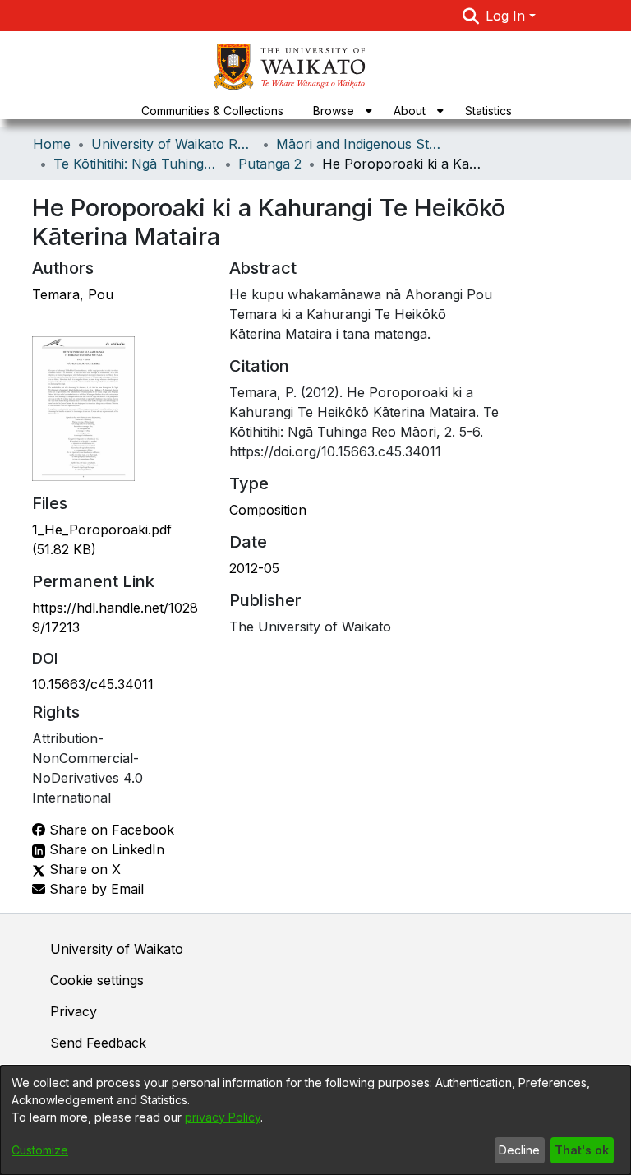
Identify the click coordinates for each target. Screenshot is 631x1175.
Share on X (83, 869)
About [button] (410, 111)
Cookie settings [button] (97, 980)
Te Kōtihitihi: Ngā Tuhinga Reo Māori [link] (135, 163)
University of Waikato (116, 949)
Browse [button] (333, 111)
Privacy (73, 1011)
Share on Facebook (109, 829)
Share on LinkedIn (104, 849)
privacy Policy (222, 1117)
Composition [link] (267, 510)
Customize (40, 1150)
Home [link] (52, 144)
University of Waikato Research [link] (173, 144)
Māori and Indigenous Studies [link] (358, 144)
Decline (519, 1150)
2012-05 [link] (254, 568)
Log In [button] (507, 15)
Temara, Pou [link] (72, 294)
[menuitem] (338, 110)
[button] (471, 15)
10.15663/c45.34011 (93, 684)
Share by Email (94, 889)
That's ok (582, 1150)
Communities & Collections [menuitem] (212, 111)
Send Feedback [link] (98, 1042)
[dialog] (315, 1120)
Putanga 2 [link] (270, 163)
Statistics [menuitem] (488, 111)
